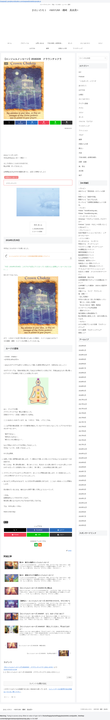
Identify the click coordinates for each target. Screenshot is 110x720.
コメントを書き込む (38, 683)
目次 (35, 225)
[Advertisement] (55, 28)
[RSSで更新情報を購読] (40, 544)
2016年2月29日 (38, 229)
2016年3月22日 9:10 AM (10, 669)
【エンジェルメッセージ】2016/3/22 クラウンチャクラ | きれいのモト (29, 667)
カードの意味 (38, 231)
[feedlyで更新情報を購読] (36, 544)
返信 (70, 677)
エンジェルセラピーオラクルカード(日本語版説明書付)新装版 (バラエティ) (29, 256)
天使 (7, 522)
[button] (66, 123)
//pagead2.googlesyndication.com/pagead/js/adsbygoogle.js (20, 1)
